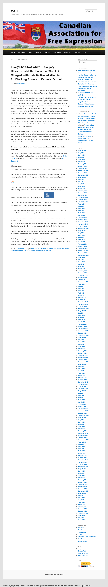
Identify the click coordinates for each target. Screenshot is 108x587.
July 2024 (81, 206)
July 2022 (81, 260)
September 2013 (83, 491)
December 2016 (83, 409)
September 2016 (83, 415)
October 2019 (82, 333)
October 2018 (82, 360)
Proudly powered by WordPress (54, 574)
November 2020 (83, 304)
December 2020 (83, 302)
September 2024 (83, 202)
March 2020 (81, 322)
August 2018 (82, 364)
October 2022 (82, 253)
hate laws (20, 251)
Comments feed (83, 553)
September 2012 (83, 513)
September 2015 (83, 440)
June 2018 (81, 369)
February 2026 (82, 164)
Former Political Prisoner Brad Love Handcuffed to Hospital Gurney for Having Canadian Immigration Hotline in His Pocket (87, 75)
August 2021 (82, 284)
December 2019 (83, 329)
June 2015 (81, 446)
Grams (80, 534)
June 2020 (81, 315)
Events (80, 530)
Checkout (47, 52)
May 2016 (81, 424)
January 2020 (82, 326)
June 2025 (81, 182)
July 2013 (81, 495)
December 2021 (83, 275)
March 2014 (81, 478)
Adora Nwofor (35, 249)
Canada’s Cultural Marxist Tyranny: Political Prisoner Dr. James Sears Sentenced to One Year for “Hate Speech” (87, 118)
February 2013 (82, 507)
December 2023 (83, 222)
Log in (80, 549)
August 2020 (82, 311)
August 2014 (82, 469)
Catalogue (38, 52)
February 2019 (82, 351)
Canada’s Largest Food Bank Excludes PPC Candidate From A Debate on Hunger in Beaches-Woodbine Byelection (87, 86)
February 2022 (82, 271)
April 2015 (81, 451)
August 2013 (82, 493)
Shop (84, 52)
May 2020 (81, 317)
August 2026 (82, 151)
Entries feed (82, 551)
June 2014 (81, 471)
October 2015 (82, 438)
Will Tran (48, 251)
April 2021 (81, 293)
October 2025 (82, 173)
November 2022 (83, 251)
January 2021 (82, 300)
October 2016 (82, 413)
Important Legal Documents (87, 536)
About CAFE (22, 52)
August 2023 (82, 231)
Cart (30, 52)
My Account (67, 52)
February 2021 (82, 297)
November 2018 (83, 357)
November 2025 (83, 171)
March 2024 (81, 215)
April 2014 (81, 475)
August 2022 (82, 257)
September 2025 (83, 175)
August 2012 (82, 515)
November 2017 (83, 384)
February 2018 (82, 377)
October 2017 (82, 386)
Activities (81, 528)
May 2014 (81, 473)
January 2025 (82, 193)
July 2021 (81, 286)
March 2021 (81, 295)
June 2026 (81, 155)
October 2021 (82, 280)
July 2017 (81, 393)
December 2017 (83, 382)
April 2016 (81, 426)
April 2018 (81, 373)
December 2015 (83, 433)
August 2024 (82, 204)
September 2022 (83, 255)
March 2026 (81, 162)
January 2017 (82, 406)
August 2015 (82, 442)
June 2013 (81, 498)
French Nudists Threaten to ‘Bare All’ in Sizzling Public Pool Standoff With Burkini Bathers (86, 129)
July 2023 (81, 233)
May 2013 (81, 500)
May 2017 (81, 397)
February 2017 (82, 404)
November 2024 (83, 197)
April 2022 (81, 266)
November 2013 (83, 486)
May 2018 (81, 371)
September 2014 (83, 466)
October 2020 (82, 306)
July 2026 (81, 153)
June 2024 (81, 208)
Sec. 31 (26, 251)
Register (77, 52)
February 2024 (82, 217)
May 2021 (81, 291)
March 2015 (81, 453)
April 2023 (81, 240)
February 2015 (82, 455)
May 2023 (81, 237)
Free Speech (82, 532)
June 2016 (81, 422)
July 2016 (81, 420)
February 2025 (82, 191)
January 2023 (82, 246)
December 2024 (83, 195)
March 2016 (81, 429)
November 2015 (83, 435)
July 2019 (81, 340)
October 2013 (82, 489)
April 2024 (81, 213)
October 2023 (82, 226)
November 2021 (83, 277)
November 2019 (83, 331)
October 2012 (82, 511)
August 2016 (82, 418)
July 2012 (81, 518)
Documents (57, 52)
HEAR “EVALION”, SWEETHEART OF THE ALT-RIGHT (87, 140)
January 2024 (82, 219)
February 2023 (82, 244)
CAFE (15, 11)
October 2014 (82, 464)
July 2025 (81, 179)
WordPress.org (83, 555)
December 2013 (83, 484)
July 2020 (81, 313)
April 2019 (81, 346)
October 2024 (82, 199)
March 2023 (81, 242)
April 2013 (81, 502)
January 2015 (82, 458)
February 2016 (82, 431)
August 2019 (82, 337)
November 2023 (83, 224)
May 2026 (81, 157)
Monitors (81, 539)
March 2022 (81, 268)
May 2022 (81, 264)
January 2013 (82, 509)
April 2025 (81, 186)
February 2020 (82, 324)
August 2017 (82, 391)
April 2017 (81, 400)
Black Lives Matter (52, 249)
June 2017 (81, 395)
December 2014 (83, 460)
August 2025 (82, 177)
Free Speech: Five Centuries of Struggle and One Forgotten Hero (87, 99)
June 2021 (81, 288)
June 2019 (81, 342)
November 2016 (83, 411)
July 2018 (81, 366)
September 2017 (83, 389)
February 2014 (82, 480)
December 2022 (83, 248)
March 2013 (81, 504)
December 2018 (83, 355)
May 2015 (81, 449)
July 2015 (81, 444)
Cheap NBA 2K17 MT (84, 136)
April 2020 (81, 320)
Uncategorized (21, 249)
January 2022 (82, 273)
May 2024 (81, 211)
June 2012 (81, 520)
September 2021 (83, 282)
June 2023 (81, 235)
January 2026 (82, 166)
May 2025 (81, 184)
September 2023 (83, 228)
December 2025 (83, 168)
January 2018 (82, 380)
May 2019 (81, 344)
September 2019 (83, 335)
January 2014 (82, 482)
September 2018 (83, 362)
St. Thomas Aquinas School (37, 251)
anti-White (43, 249)
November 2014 (83, 462)
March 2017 (81, 402)
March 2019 (81, 349)
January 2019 (82, 353)
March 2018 (81, 375)
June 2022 (81, 262)
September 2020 (83, 308)
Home (13, 52)
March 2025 (81, 188)
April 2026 (81, 159)
